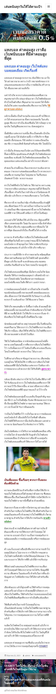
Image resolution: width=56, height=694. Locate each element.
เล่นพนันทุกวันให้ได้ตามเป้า (23, 6)
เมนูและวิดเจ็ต (49, 6)
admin (27, 655)
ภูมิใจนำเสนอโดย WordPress (15, 690)
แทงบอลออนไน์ (40, 655)
